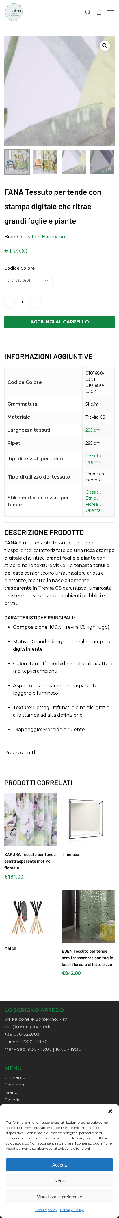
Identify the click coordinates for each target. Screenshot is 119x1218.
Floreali (92, 504)
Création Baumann (43, 237)
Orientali (93, 510)
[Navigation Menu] (110, 12)
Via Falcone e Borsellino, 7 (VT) (37, 1019)
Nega (60, 1180)
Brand (11, 1092)
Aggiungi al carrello (59, 322)
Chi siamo (14, 1077)
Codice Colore (19, 268)
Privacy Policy (72, 1210)
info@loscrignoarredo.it (29, 1026)
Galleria (12, 1100)
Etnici (91, 498)
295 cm (92, 430)
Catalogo (14, 1085)
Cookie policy (46, 1210)
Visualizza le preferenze (59, 1196)
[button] (110, 1111)
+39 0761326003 (22, 1034)
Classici (92, 492)
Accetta (59, 1164)
